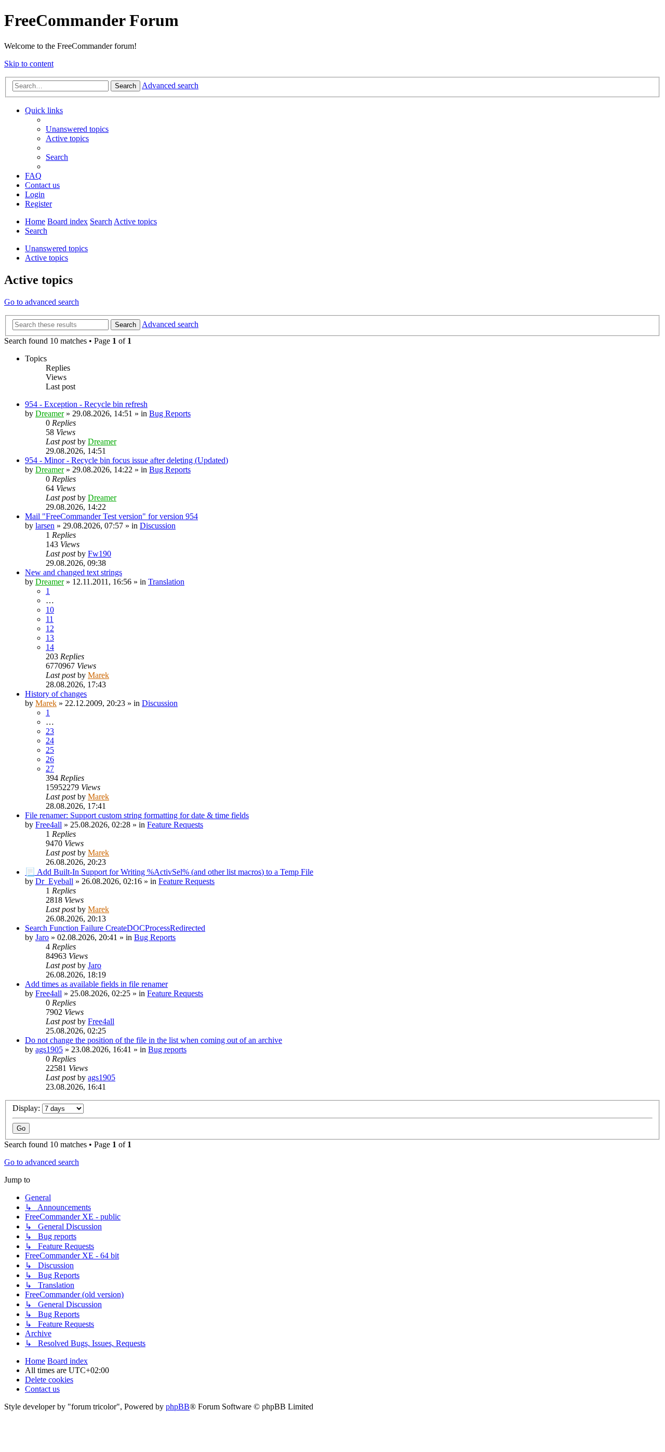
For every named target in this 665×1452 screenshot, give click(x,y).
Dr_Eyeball (54, 881)
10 (50, 609)
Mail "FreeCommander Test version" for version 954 (111, 516)
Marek (98, 675)
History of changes (56, 693)
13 (50, 637)
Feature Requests (175, 824)
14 (50, 647)
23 (50, 731)
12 (50, 628)
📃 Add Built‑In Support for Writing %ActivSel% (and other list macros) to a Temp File (169, 871)
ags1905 (49, 1049)
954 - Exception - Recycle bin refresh (86, 404)
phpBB (178, 1406)
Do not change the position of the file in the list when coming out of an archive (153, 1040)
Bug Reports (170, 413)
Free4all (48, 824)
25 (50, 749)
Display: (27, 1108)
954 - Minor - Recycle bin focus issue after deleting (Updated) (126, 460)
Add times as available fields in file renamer (96, 984)
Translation (166, 581)
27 (50, 768)
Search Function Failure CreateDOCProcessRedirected (115, 928)
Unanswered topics (56, 248)
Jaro (42, 937)
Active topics (46, 257)
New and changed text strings (73, 572)
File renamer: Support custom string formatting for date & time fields (137, 815)
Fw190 (99, 553)
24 (50, 740)
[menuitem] (77, 129)
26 (50, 759)
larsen (45, 525)
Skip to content (29, 63)
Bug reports (167, 1049)
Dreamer (49, 413)
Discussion (158, 525)
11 (50, 619)
